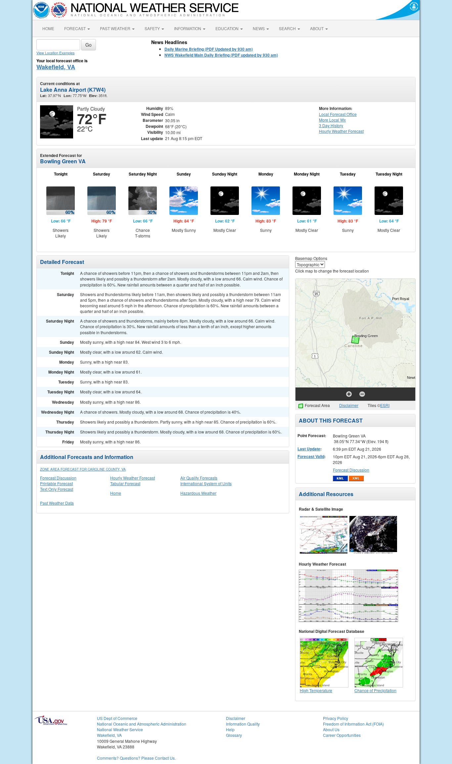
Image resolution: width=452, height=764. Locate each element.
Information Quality (243, 724)
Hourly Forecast (341, 131)
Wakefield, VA (55, 67)
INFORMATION (188, 28)
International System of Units (206, 483)
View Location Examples (55, 52)
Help (230, 729)
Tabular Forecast (125, 483)
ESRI (384, 405)
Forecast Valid (310, 456)
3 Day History (331, 125)
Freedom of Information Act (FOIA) (353, 724)
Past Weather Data (57, 503)
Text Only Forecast (56, 489)
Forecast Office (338, 114)
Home (115, 493)
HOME (48, 28)
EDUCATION (227, 28)
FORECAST (75, 28)
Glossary (234, 735)
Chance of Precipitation (375, 690)
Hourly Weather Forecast (132, 478)
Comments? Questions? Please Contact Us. (136, 758)
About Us (331, 729)
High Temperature (316, 690)
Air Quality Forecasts (198, 478)
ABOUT (317, 28)
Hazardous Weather (198, 493)
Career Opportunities (342, 735)
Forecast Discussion (58, 478)
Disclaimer (348, 405)
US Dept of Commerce (117, 718)
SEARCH (288, 28)
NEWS (259, 28)
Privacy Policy (335, 718)
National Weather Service (120, 729)
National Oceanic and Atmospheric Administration (141, 724)
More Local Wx (332, 120)
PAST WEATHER (115, 28)
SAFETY (153, 28)
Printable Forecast (56, 483)
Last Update (308, 449)
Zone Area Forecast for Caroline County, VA (83, 469)
